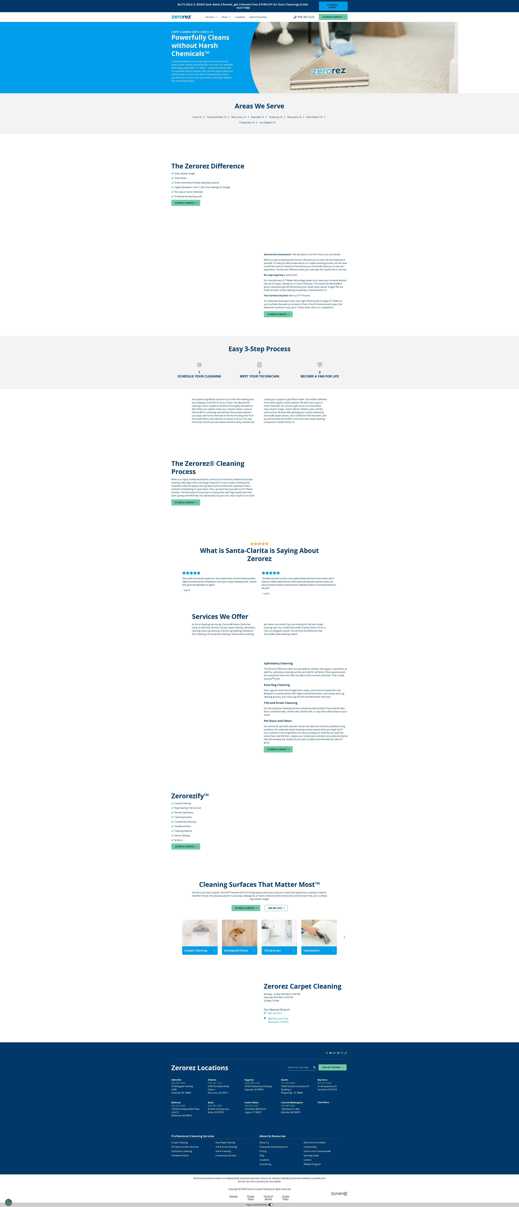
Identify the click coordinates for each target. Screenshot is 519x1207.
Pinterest (338, 1053)
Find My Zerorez (331, 1067)
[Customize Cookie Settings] (8, 1202)
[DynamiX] (339, 1194)
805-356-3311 (275, 1013)
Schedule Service (332, 17)
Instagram (342, 1053)
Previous (174, 937)
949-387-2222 (306, 17)
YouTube (330, 1053)
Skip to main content (12, 16)
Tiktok (346, 1053)
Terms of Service (268, 1197)
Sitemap (233, 1196)
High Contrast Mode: (13, 22)
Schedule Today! (332, 6)
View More (323, 1102)
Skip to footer (9, 19)
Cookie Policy (285, 1197)
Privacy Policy (250, 1197)
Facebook (327, 1053)
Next (344, 937)
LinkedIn (334, 1053)
